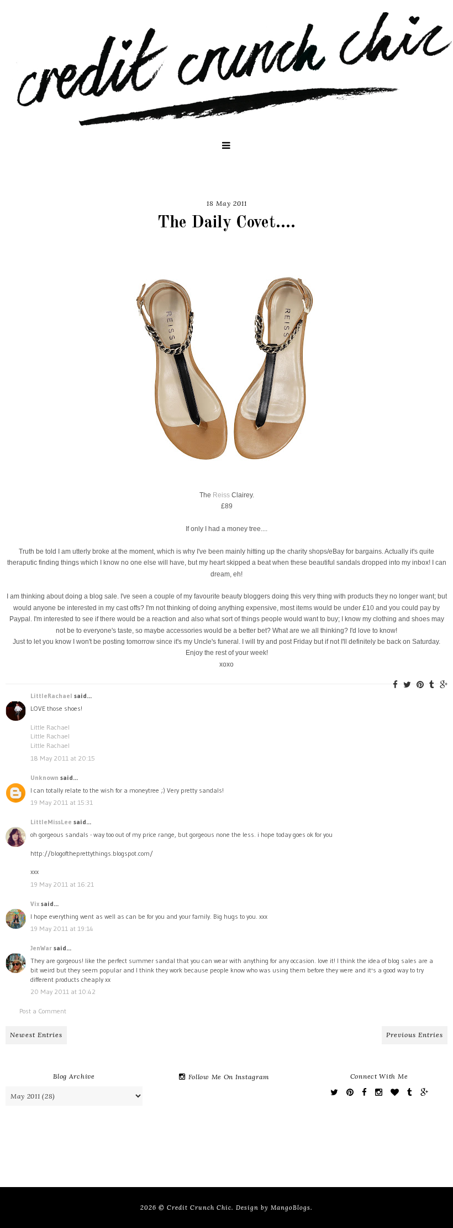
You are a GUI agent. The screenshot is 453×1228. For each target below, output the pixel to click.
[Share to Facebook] (395, 684)
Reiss (221, 495)
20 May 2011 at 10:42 (63, 991)
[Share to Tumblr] (431, 684)
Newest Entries (36, 1035)
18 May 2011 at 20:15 (62, 758)
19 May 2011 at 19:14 (61, 928)
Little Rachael (50, 727)
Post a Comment (42, 1011)
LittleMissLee (51, 822)
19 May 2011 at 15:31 (61, 802)
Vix (34, 903)
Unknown (44, 777)
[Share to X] (407, 684)
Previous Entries (414, 1035)
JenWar (41, 948)
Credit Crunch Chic (199, 1207)
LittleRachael (51, 695)
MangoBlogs (290, 1207)
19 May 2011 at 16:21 (62, 884)
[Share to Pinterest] (420, 684)
